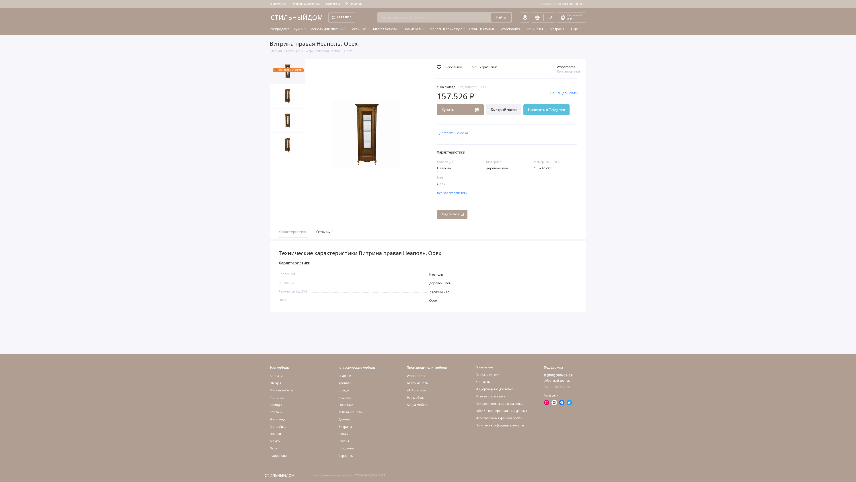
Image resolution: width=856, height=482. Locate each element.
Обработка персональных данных (501, 411)
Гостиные (358, 29)
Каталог (343, 17)
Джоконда (277, 419)
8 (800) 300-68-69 (561, 4)
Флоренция (278, 455)
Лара (273, 448)
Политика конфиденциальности (499, 425)
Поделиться (449, 214)
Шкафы (275, 383)
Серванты (345, 455)
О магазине (278, 4)
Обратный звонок (557, 380)
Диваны (344, 419)
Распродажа (279, 29)
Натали (275, 434)
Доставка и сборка (453, 133)
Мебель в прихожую (446, 29)
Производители (487, 374)
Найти (501, 17)
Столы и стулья (481, 29)
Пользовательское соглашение (499, 403)
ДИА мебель (416, 390)
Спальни (344, 376)
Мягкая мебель (385, 29)
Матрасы (557, 29)
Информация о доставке (494, 389)
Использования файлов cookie (498, 418)
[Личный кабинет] (525, 17)
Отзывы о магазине (306, 4)
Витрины (345, 426)
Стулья (343, 441)
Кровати (276, 376)
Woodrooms (510, 29)
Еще (574, 29)
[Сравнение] (537, 17)
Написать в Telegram (546, 109)
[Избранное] (550, 17)
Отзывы (324, 231)
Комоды (276, 405)
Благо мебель (417, 383)
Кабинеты (535, 29)
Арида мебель (417, 405)
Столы (343, 434)
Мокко (275, 441)
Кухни (298, 29)
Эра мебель (413, 29)
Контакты (332, 4)
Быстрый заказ (503, 109)
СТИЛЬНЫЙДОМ (297, 17)
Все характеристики (452, 193)
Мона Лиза (278, 426)
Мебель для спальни (327, 29)
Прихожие (346, 448)
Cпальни (276, 412)
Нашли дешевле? (564, 93)
